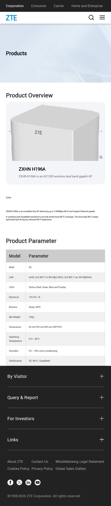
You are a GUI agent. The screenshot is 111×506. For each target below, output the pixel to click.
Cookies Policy (18, 468)
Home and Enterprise (87, 6)
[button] (9, 131)
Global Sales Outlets (67, 468)
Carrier (59, 6)
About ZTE (15, 461)
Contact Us (40, 461)
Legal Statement (91, 461)
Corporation (15, 6)
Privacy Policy (42, 468)
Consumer (38, 6)
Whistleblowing (67, 461)
